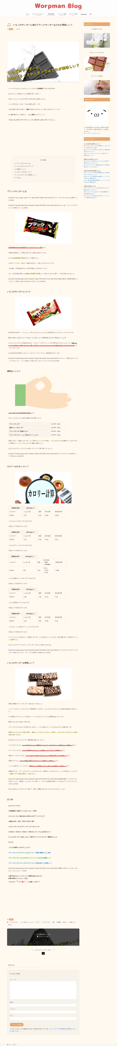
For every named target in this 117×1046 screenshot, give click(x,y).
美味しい (65, 922)
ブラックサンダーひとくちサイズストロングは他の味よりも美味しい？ (30, 863)
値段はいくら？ (21, 169)
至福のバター (72, 922)
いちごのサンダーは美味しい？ (26, 175)
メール (12, 1009)
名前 (12, 1002)
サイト (11, 1015)
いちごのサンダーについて (25, 166)
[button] (43, 953)
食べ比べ (10, 924)
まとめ (19, 177)
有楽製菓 (59, 922)
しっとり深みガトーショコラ (26, 922)
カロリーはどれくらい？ (24, 172)
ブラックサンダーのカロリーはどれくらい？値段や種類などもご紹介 (29, 852)
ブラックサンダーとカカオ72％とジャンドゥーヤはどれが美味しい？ (29, 858)
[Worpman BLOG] (58, 6)
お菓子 (11, 29)
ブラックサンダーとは (23, 163)
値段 (53, 922)
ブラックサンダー (46, 922)
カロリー (38, 922)
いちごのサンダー (14, 922)
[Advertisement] (44, 34)
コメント (13, 979)
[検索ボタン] (91, 14)
